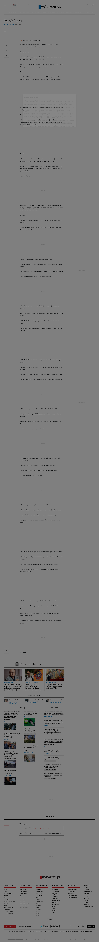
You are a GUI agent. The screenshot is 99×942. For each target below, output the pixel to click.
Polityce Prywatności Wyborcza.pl (45, 117)
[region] (49, 110)
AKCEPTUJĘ (70, 124)
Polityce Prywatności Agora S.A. (60, 117)
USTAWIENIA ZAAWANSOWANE (32, 124)
